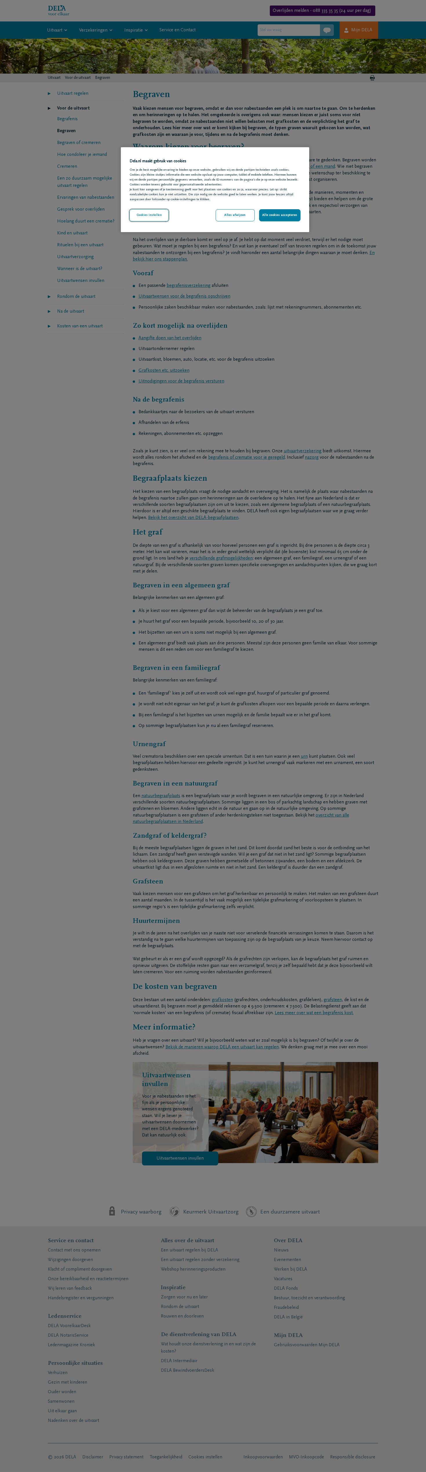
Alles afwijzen (235, 215)
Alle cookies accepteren (279, 215)
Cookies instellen (149, 215)
